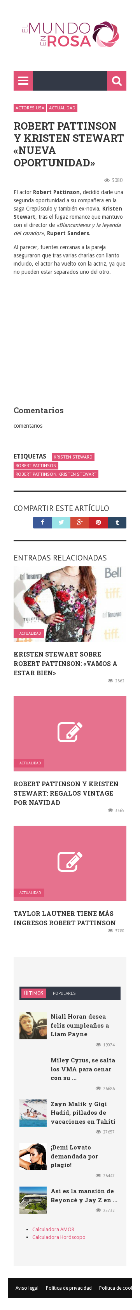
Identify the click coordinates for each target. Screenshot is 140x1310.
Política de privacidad (69, 1288)
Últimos (34, 993)
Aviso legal (27, 1288)
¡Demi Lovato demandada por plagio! (74, 1156)
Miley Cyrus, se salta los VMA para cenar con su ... (83, 1069)
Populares (64, 993)
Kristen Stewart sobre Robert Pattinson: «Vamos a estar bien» (65, 663)
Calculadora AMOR (53, 1229)
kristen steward (73, 457)
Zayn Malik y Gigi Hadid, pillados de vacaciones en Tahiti (83, 1112)
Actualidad (62, 108)
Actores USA (30, 108)
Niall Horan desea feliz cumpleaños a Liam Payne (80, 1025)
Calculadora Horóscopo (59, 1237)
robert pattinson (36, 465)
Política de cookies (119, 1288)
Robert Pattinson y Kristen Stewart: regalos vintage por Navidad (66, 793)
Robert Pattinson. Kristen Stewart (56, 474)
